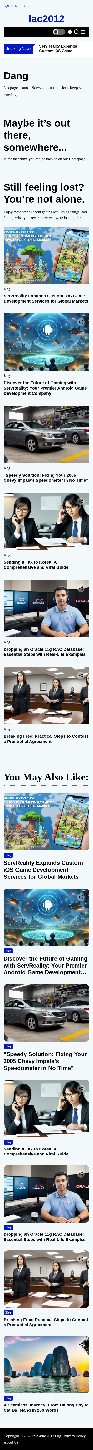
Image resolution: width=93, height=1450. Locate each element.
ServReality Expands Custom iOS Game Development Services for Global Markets (46, 299)
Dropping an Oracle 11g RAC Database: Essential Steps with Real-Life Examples (45, 652)
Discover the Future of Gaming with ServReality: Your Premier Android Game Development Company (45, 388)
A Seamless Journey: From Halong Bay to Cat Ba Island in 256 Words (46, 1408)
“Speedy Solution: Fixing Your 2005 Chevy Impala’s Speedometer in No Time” (46, 478)
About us (11, 1442)
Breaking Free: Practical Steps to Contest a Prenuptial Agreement (46, 739)
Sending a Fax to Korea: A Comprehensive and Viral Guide (36, 565)
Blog (7, 289)
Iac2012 (46, 18)
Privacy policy (75, 1436)
